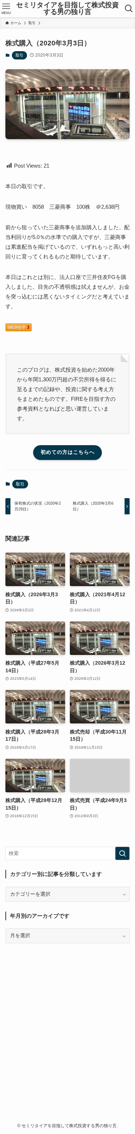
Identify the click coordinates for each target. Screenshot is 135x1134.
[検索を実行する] (122, 853)
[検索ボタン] (129, 8)
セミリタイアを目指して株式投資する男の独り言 (67, 8)
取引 (19, 55)
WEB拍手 (19, 327)
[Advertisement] (67, 1020)
